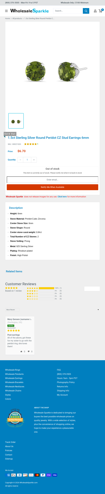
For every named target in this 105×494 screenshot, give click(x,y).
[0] (100, 10)
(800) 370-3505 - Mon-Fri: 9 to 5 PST (21, 3)
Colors (8, 399)
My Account (62, 395)
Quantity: (12, 160)
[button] (30, 144)
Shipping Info (63, 390)
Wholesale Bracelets (14, 382)
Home (7, 18)
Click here (62, 196)
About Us (9, 446)
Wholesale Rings (12, 370)
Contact (8, 455)
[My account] (95, 10)
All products (17, 18)
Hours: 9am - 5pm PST (67, 378)
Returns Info (62, 386)
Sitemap (9, 459)
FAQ (59, 370)
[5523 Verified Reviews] (15, 432)
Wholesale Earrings (13, 378)
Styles (8, 395)
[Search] (86, 11)
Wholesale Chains (13, 390)
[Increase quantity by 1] (34, 159)
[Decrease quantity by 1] (20, 159)
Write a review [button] (92, 288)
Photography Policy (66, 382)
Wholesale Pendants (14, 374)
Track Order (10, 442)
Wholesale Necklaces (14, 386)
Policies (8, 450)
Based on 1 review (13, 291)
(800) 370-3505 (64, 374)
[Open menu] (6, 11)
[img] (19, 330)
